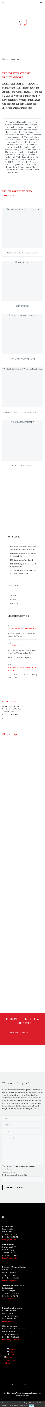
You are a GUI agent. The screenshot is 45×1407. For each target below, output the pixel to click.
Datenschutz (28, 1385)
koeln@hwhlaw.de (9, 1240)
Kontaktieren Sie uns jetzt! (22, 1032)
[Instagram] (11, 1349)
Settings (31, 1405)
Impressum (16, 1385)
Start (22, 6)
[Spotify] (11, 1354)
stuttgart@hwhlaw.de (10, 1299)
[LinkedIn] (11, 1351)
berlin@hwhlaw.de (9, 1321)
